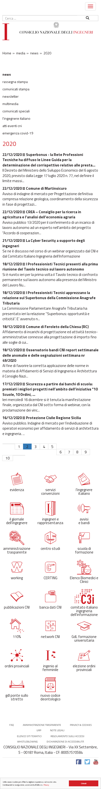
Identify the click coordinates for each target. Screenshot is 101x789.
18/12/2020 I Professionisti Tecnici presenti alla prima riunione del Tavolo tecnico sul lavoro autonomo (50, 266)
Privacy (46, 784)
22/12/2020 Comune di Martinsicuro (34, 188)
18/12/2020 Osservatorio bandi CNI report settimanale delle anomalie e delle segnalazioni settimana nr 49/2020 (50, 355)
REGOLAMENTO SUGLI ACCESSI (67, 736)
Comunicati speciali (16, 111)
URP (39, 730)
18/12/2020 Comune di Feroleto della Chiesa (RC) (45, 327)
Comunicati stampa (15, 89)
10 (7, 458)
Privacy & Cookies (81, 725)
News (6, 74)
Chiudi (83, 783)
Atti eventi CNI (12, 125)
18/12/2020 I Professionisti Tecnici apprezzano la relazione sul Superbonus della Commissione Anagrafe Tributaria (49, 298)
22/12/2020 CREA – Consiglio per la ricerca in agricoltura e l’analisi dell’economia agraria (41, 214)
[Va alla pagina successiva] (16, 455)
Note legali (57, 730)
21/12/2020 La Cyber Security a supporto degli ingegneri (43, 243)
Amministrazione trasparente (42, 725)
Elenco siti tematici (29, 736)
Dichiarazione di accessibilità (65, 741)
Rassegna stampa (15, 81)
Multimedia (10, 103)
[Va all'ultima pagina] (22, 455)
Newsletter (10, 96)
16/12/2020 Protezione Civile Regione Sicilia (41, 418)
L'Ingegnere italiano (16, 118)
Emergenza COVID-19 (17, 133)
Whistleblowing (27, 741)
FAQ (11, 725)
